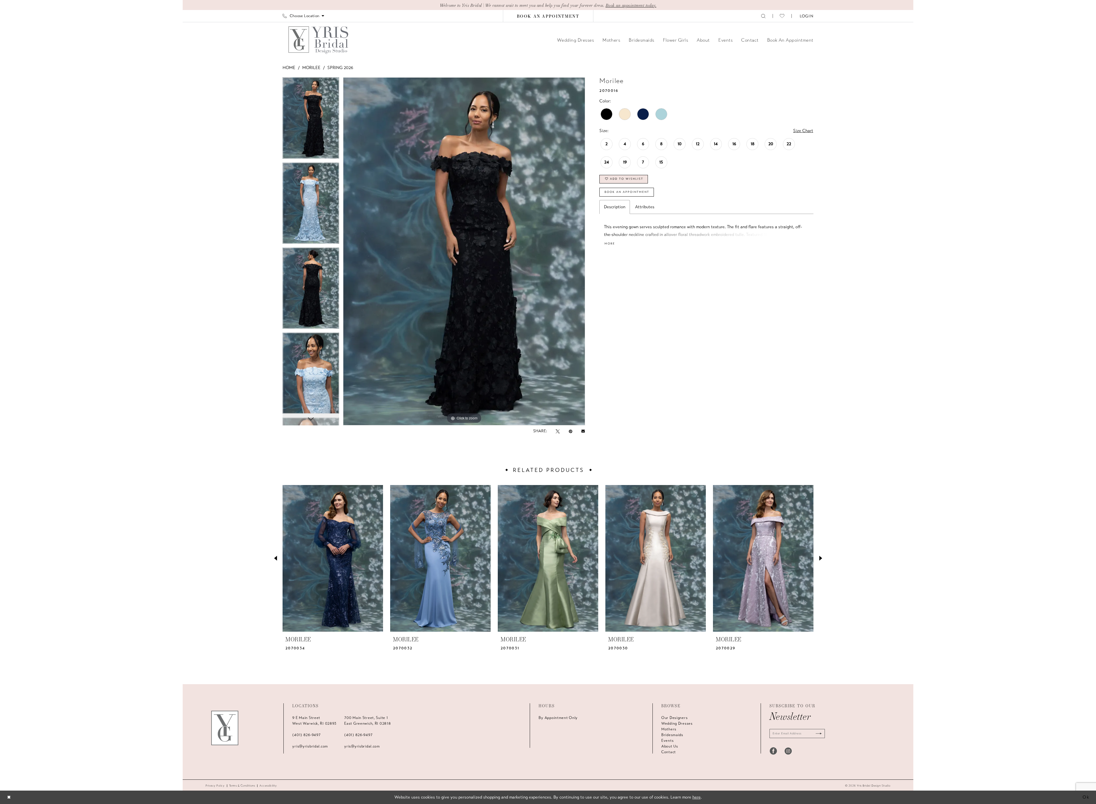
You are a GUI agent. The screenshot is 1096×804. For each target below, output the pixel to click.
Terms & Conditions (242, 785)
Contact (668, 752)
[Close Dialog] (9, 797)
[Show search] (763, 16)
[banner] (319, 40)
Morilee (311, 67)
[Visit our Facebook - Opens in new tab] (773, 751)
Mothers (668, 729)
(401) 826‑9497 (306, 735)
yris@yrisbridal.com (310, 746)
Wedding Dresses (677, 723)
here (696, 797)
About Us (669, 746)
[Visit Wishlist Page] (782, 16)
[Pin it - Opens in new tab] (571, 431)
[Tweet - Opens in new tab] (557, 431)
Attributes (644, 206)
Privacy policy (215, 785)
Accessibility (268, 785)
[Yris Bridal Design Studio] (224, 728)
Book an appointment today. (631, 5)
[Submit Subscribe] (817, 733)
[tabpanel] (311, 119)
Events (667, 740)
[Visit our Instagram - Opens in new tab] (788, 751)
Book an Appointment (627, 192)
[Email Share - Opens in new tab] (583, 431)
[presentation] (333, 558)
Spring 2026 (340, 67)
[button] (806, 16)
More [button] (610, 243)
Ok (1086, 797)
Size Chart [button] (803, 130)
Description (614, 206)
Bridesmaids (672, 735)
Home (289, 67)
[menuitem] (303, 16)
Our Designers (674, 718)
